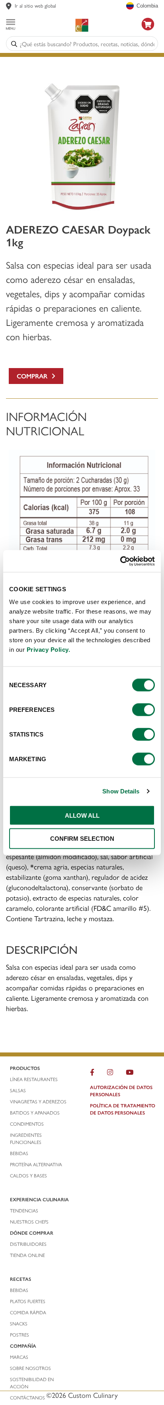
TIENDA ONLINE (27, 1255)
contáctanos (27, 1397)
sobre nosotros (30, 1368)
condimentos (27, 1123)
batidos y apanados (35, 1112)
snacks (18, 1323)
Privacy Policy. (48, 649)
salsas (18, 1090)
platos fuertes (27, 1301)
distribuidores (28, 1243)
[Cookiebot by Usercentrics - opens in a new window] (120, 561)
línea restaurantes (34, 1079)
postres (19, 1334)
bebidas (19, 1153)
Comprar (34, 375)
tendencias (24, 1210)
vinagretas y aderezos (38, 1101)
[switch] (143, 709)
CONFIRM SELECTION (82, 838)
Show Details (120, 791)
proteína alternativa (36, 1164)
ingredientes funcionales (26, 1138)
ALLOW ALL (82, 815)
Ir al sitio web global (35, 5)
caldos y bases (28, 1175)
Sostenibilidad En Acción (32, 1383)
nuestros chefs (29, 1221)
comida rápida (28, 1312)
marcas (19, 1356)
